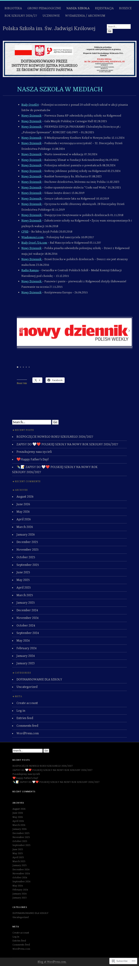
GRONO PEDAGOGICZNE (44, 8)
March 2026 (24, 527)
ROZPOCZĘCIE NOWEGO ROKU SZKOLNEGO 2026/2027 (54, 437)
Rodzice (125, 8)
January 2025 (25, 603)
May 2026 (23, 512)
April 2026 (23, 519)
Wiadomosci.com (32, 237)
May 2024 (23, 640)
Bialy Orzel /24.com (34, 243)
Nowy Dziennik (31, 115)
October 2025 (25, 557)
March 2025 (24, 595)
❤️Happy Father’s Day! (32, 459)
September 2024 (27, 633)
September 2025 (27, 565)
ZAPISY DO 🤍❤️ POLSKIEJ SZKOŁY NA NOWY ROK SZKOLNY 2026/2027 (67, 444)
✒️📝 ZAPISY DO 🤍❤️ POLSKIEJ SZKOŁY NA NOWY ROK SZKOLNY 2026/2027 (56, 782)
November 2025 (27, 550)
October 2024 (25, 625)
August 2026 (24, 497)
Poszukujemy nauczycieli (34, 452)
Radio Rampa (30, 270)
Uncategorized (26, 687)
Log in (20, 711)
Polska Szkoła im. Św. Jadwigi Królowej (49, 28)
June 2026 (23, 504)
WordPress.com (27, 733)
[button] (129, 330)
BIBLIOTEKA (13, 8)
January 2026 (25, 534)
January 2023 (25, 663)
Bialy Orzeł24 (30, 105)
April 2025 (23, 587)
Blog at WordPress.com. (52, 961)
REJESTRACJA (104, 8)
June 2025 (23, 572)
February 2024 (26, 648)
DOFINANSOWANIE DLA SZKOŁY (39, 679)
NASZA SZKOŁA (78, 8)
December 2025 (27, 542)
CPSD (24, 231)
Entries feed (24, 718)
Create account (27, 703)
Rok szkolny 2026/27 (21, 16)
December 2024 (27, 610)
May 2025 (23, 580)
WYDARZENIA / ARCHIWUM (85, 16)
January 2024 (25, 656)
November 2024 (27, 618)
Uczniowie (51, 16)
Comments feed (27, 726)
